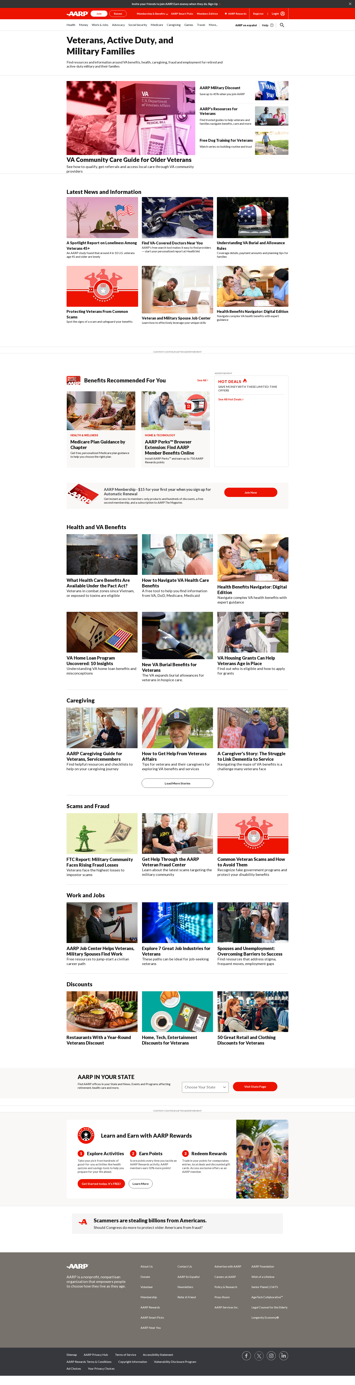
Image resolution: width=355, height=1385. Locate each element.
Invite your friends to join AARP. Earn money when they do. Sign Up (175, 4)
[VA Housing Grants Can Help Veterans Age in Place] (252, 632)
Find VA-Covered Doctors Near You (172, 243)
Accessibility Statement (158, 1354)
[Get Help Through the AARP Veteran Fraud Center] (177, 833)
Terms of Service (125, 1354)
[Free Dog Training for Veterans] (271, 143)
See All (201, 380)
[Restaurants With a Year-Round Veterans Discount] (102, 1011)
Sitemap (72, 1354)
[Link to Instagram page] (271, 1356)
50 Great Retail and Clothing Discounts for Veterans (246, 1040)
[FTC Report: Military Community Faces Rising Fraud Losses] (102, 833)
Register (258, 13)
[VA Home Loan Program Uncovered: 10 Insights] (102, 632)
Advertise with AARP (227, 1266)
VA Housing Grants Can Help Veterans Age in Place (246, 660)
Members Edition (207, 13)
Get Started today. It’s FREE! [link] (101, 1183)
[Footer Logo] (96, 1266)
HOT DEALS (229, 381)
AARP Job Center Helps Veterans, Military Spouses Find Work (100, 951)
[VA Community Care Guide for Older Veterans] (131, 118)
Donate (145, 1276)
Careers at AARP (225, 1276)
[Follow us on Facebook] (246, 1356)
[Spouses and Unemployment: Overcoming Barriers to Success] (252, 922)
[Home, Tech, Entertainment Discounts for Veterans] (177, 1011)
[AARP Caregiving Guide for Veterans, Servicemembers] (102, 727)
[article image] (268, 25)
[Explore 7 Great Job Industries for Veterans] (177, 922)
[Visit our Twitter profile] (259, 1356)
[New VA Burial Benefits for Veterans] (177, 635)
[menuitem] (71, 27)
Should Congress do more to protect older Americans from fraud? (148, 1227)
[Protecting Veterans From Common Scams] (102, 286)
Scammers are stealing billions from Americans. (150, 1220)
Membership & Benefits (151, 13)
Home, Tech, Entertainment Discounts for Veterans (169, 1040)
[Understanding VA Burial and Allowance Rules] (252, 217)
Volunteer (147, 1287)
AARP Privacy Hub (96, 1354)
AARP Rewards (150, 1307)
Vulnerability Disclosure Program (175, 1361)
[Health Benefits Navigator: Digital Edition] (252, 286)
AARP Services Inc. (226, 1307)
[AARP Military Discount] (271, 90)
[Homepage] (78, 13)
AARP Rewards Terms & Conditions (89, 1361)
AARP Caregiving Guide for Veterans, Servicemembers (94, 756)
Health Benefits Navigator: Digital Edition (252, 311)
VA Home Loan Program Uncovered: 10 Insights (91, 660)
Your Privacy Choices (101, 1368)
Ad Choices (74, 1368)
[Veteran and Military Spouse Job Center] (177, 289)
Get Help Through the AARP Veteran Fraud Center (170, 861)
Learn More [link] (141, 1183)
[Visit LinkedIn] (283, 1356)
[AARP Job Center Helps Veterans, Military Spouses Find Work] (102, 922)
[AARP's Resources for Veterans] (271, 116)
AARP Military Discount (220, 87)
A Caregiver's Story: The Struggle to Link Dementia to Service (251, 756)
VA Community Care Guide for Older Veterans (129, 159)
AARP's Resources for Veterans (219, 111)
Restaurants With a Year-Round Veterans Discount (99, 1040)
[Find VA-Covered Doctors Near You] (177, 217)
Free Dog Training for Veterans (226, 140)
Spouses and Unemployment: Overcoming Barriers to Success (249, 951)
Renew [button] (118, 13)
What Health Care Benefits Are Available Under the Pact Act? (98, 582)
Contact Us (185, 1266)
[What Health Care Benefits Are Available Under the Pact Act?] (102, 554)
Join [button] (99, 13)
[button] (282, 25)
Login (275, 13)
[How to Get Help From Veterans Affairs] (177, 727)
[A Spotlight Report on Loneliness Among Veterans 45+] (102, 217)
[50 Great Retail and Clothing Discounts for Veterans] (252, 1011)
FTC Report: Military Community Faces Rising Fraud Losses (100, 862)
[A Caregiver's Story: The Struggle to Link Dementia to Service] (252, 727)
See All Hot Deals (230, 399)
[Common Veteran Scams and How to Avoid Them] (252, 833)
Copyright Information (132, 1361)
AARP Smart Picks (182, 13)
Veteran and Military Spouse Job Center (176, 318)
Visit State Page (255, 1086)
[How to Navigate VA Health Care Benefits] (177, 554)
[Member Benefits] (75, 380)
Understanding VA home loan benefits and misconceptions (101, 670)
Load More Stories (177, 783)
